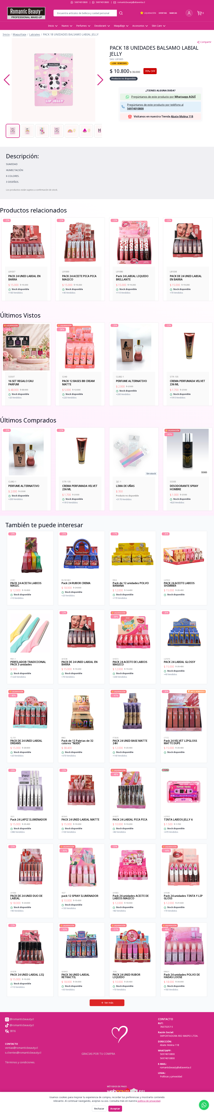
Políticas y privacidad (171, 1076)
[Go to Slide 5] (71, 131)
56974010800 (81, 2)
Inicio (51, 25)
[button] (53, 80)
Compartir (205, 42)
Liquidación (150, 13)
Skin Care (157, 25)
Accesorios (138, 25)
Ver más (108, 1002)
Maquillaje (119, 25)
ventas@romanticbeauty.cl (21, 1048)
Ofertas (163, 13)
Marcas (173, 13)
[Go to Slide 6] (86, 131)
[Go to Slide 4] (57, 131)
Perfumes (81, 25)
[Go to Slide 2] (27, 131)
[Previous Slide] (6, 79)
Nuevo (65, 25)
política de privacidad (149, 1100)
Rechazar (99, 1108)
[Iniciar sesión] (189, 13)
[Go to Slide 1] (12, 131)
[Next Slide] (100, 79)
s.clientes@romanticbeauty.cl (23, 1052)
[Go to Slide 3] (42, 131)
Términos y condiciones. (20, 1062)
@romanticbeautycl (21, 1019)
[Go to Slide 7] (101, 131)
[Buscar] (121, 13)
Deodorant (100, 25)
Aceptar (115, 1108)
